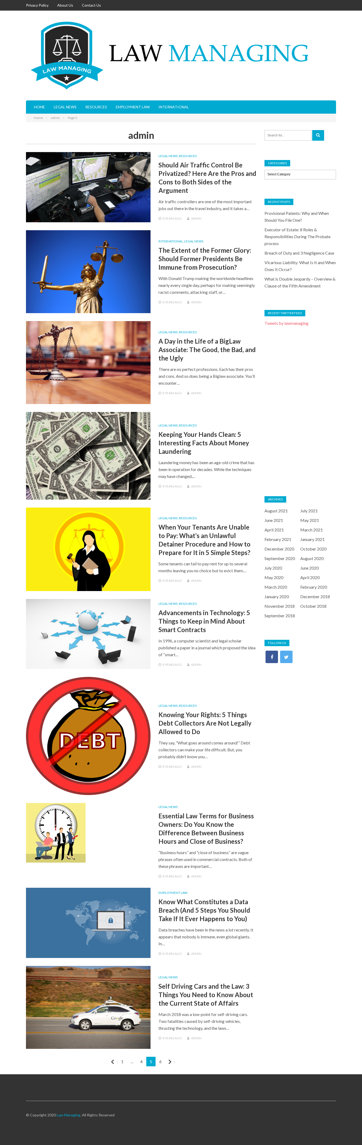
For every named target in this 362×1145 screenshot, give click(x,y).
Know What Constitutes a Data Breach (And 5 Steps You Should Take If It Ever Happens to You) (204, 910)
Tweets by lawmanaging (286, 323)
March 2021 (311, 529)
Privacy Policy (37, 5)
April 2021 (274, 529)
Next (174, 1061)
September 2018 (279, 615)
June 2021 (273, 520)
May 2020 (273, 577)
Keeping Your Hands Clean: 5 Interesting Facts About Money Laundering (203, 443)
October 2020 (313, 548)
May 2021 (309, 520)
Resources (96, 107)
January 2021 (312, 539)
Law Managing (68, 1115)
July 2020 (273, 567)
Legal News (65, 107)
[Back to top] (347, 1130)
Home (39, 107)
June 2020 (309, 567)
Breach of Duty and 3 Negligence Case (299, 252)
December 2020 (279, 548)
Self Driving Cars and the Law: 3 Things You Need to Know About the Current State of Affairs (205, 994)
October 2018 (313, 606)
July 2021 (309, 510)
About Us (65, 5)
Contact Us (91, 5)
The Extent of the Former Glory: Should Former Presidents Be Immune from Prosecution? (204, 258)
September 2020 (279, 558)
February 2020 (313, 586)
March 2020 (275, 586)
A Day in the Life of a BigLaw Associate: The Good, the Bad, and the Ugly (207, 349)
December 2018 (315, 596)
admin (196, 218)
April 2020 (310, 577)
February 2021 (277, 539)
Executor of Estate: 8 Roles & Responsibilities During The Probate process (297, 236)
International (173, 107)
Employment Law (133, 107)
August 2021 (276, 510)
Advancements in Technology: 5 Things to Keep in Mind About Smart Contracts (204, 621)
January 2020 (276, 596)
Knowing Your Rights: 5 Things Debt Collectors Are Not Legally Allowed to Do (204, 723)
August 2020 (312, 558)
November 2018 (279, 606)
